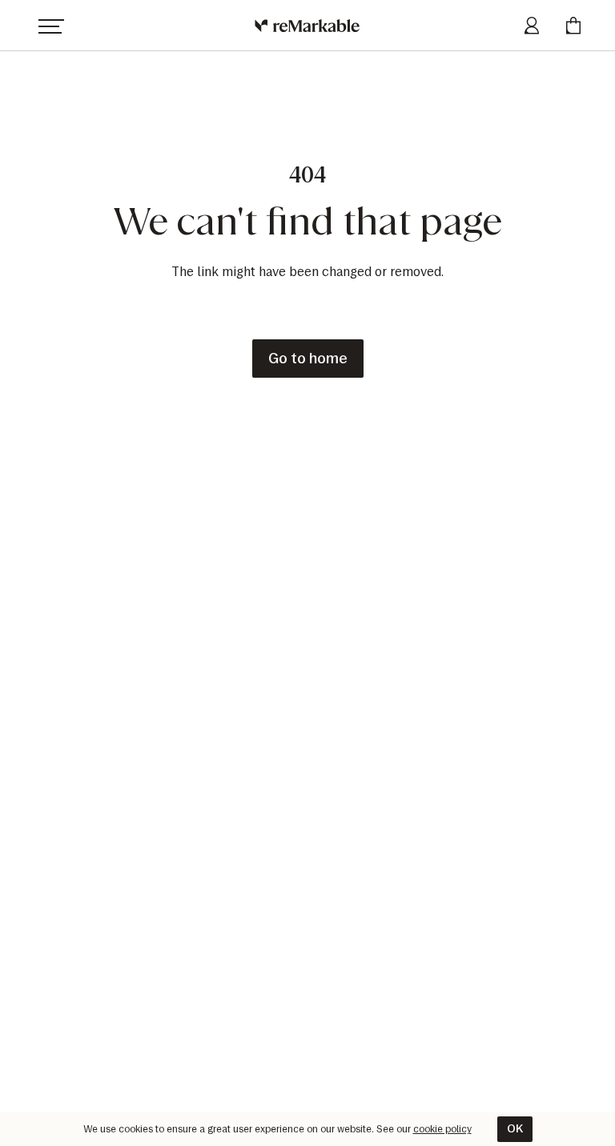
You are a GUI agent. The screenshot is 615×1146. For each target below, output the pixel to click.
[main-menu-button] (51, 25)
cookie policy (442, 1129)
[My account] (532, 26)
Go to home (308, 358)
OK (515, 1129)
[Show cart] (573, 26)
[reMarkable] (307, 26)
